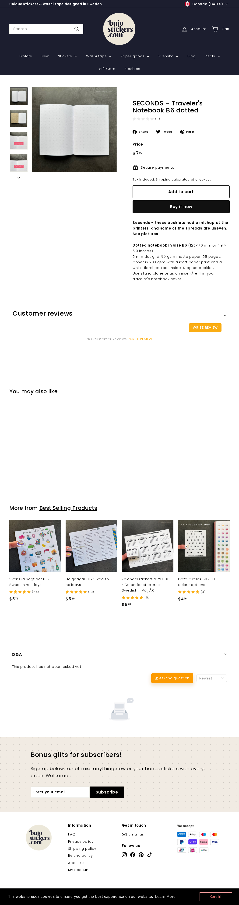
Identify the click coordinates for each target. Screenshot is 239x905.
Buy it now (181, 206)
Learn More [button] (165, 896)
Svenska (166, 56)
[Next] (18, 176)
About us (76, 862)
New (45, 56)
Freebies (132, 68)
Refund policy (80, 855)
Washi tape (97, 56)
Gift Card (107, 68)
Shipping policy (82, 848)
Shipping (163, 179)
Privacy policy (81, 841)
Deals (210, 56)
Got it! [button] (215, 896)
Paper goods (133, 56)
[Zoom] (74, 129)
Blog (191, 56)
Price (138, 144)
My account (79, 869)
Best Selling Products (68, 508)
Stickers (65, 56)
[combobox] (46, 29)
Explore (25, 56)
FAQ (71, 834)
